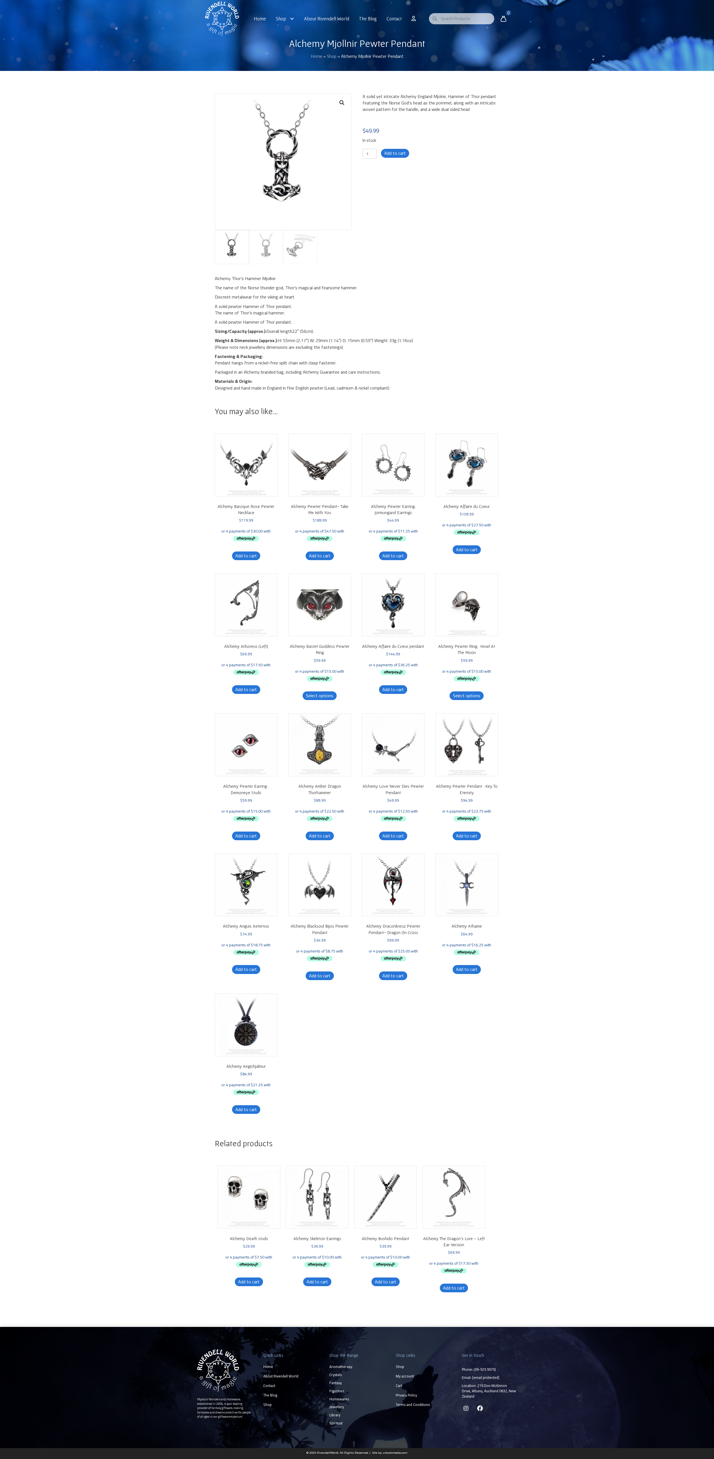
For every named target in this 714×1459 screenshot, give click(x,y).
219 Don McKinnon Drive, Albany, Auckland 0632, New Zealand (489, 1391)
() (485, 1369)
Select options (319, 695)
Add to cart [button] (246, 555)
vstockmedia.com (395, 1453)
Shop (331, 56)
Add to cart (395, 153)
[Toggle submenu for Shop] (292, 19)
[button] (342, 103)
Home (316, 56)
